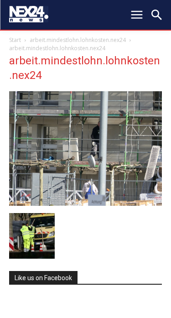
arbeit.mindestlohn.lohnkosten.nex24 (78, 40)
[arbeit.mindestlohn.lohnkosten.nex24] (85, 203)
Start (15, 40)
